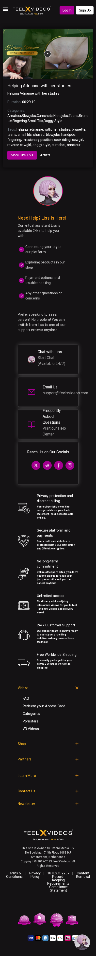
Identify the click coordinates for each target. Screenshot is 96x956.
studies (64, 129)
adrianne (36, 129)
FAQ (26, 698)
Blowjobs (29, 116)
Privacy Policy (35, 875)
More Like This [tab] (22, 155)
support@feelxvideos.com (65, 393)
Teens (73, 116)
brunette (78, 129)
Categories (31, 714)
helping (22, 129)
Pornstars (31, 721)
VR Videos (31, 729)
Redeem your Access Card (44, 706)
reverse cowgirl (19, 145)
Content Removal (83, 875)
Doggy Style (53, 121)
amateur (73, 145)
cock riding (62, 140)
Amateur (14, 116)
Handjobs (60, 116)
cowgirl (77, 140)
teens (11, 135)
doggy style (41, 145)
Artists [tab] (45, 155)
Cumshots (45, 116)
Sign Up (85, 10)
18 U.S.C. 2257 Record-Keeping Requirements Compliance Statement (58, 881)
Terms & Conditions (14, 875)
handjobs (68, 135)
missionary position (38, 140)
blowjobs (53, 135)
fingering (14, 140)
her (55, 129)
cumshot (58, 145)
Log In (67, 10)
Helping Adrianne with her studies (39, 85)
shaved (39, 135)
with (48, 129)
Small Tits (35, 121)
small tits (25, 135)
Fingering (20, 121)
